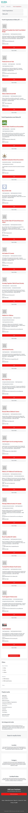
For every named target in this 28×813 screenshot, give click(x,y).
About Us (15, 800)
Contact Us (20, 800)
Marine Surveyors (5, 700)
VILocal (2, 6)
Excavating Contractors (7, 707)
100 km (4, 672)
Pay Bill (15, 802)
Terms (25, 800)
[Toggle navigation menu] (26, 2)
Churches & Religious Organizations (9, 702)
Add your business (14, 794)
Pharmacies (4, 710)
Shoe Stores (4, 705)
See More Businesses (14, 655)
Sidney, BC (8, 6)
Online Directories (9, 800)
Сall (14, 47)
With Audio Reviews (7, 680)
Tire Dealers (4, 712)
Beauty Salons (5, 698)
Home (3, 800)
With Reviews (6, 678)
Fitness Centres (5, 715)
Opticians (4, 708)
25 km (4, 668)
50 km (4, 670)
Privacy (12, 802)
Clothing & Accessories (7, 703)
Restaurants (4, 697)
